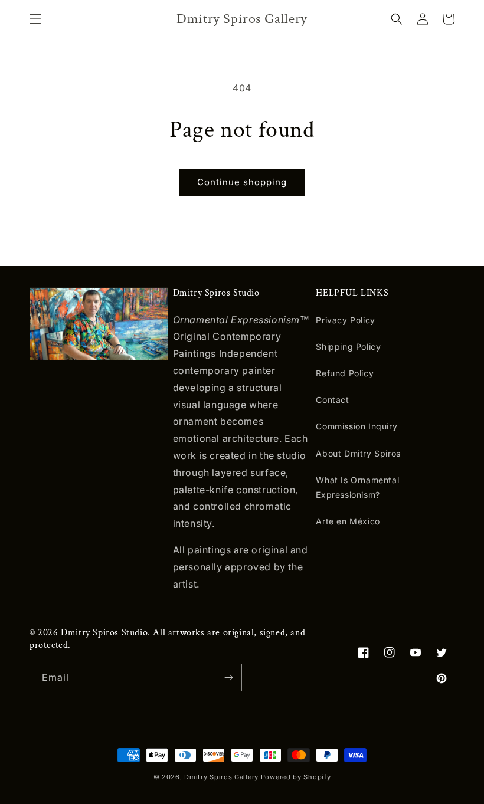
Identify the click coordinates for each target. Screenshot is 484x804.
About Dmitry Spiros (358, 453)
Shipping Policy (348, 347)
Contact (332, 400)
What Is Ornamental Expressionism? (357, 487)
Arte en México (348, 521)
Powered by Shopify (296, 777)
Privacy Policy (345, 320)
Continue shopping (242, 182)
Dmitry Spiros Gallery (221, 777)
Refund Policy (345, 373)
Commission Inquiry (356, 426)
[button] (35, 19)
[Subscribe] (228, 677)
